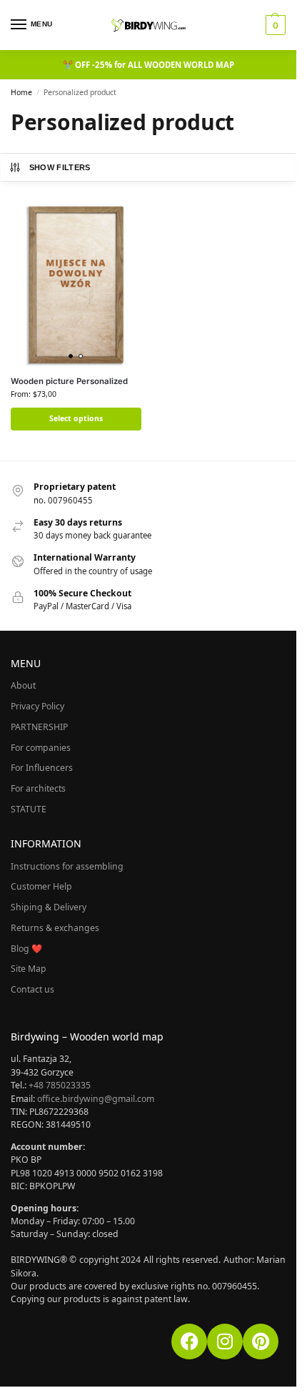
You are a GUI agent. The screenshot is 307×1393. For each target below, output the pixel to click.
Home (21, 92)
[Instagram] (225, 1341)
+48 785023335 (60, 1085)
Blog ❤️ (26, 948)
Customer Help (41, 886)
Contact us (32, 989)
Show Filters (60, 167)
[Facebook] (189, 1341)
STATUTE (28, 809)
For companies (41, 748)
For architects (38, 788)
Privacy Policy (37, 706)
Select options (76, 418)
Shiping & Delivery (48, 907)
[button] (274, 25)
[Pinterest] (260, 1341)
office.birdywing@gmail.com (95, 1099)
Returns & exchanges (55, 928)
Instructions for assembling (67, 866)
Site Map (28, 969)
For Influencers (42, 768)
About (23, 685)
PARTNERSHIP (39, 727)
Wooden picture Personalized (69, 381)
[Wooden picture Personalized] (76, 284)
